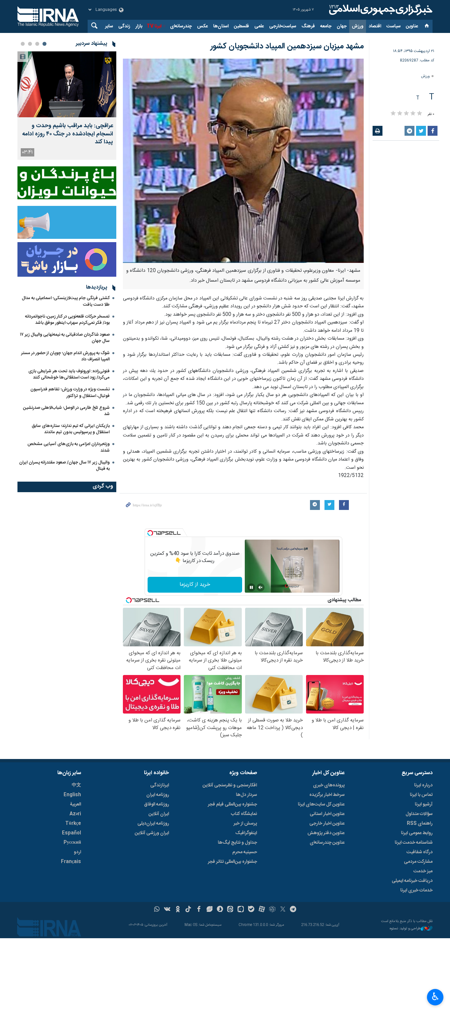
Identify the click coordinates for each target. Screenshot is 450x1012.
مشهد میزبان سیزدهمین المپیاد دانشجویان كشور (287, 46)
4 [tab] (23, 44)
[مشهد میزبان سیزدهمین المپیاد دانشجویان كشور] (243, 161)
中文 (76, 785)
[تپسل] (150, 533)
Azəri (75, 814)
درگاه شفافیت (420, 852)
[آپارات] (261, 910)
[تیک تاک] (188, 910)
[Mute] (261, 587)
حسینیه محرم (244, 852)
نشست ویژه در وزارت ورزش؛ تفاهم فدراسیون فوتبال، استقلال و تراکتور (70, 392)
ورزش (357, 26)
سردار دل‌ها (246, 795)
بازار (138, 26)
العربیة (75, 804)
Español (71, 833)
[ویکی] (167, 910)
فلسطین (241, 26)
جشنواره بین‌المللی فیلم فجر (232, 804)
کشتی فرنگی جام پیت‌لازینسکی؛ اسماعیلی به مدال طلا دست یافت (66, 301)
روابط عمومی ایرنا (417, 833)
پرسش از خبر (245, 824)
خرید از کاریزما (195, 584)
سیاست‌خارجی (282, 26)
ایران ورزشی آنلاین (152, 833)
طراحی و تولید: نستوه (405, 929)
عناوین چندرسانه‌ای (327, 843)
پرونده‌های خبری (329, 785)
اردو (77, 852)
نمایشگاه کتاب (244, 814)
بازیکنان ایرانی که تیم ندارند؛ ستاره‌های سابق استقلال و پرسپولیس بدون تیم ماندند (71, 429)
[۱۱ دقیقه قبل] (66, 84)
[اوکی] (177, 910)
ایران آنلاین (159, 814)
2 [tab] (37, 44)
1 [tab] (44, 44)
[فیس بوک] (198, 910)
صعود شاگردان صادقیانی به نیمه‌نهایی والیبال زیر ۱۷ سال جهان (65, 338)
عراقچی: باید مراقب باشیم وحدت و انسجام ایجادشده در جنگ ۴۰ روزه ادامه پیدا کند (67, 134)
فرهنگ (308, 26)
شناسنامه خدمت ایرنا (414, 843)
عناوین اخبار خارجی (327, 824)
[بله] (251, 910)
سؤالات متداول (419, 814)
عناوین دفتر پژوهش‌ (326, 833)
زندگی (124, 26)
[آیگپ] (240, 910)
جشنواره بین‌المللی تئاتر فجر (232, 862)
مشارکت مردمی (418, 862)
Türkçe (73, 824)
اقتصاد (375, 26)
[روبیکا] (272, 910)
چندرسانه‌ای (181, 26)
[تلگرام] (293, 910)
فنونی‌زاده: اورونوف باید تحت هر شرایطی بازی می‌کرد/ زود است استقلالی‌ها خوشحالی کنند (69, 374)
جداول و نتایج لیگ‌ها (237, 843)
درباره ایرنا (423, 785)
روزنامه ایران (157, 795)
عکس (202, 26)
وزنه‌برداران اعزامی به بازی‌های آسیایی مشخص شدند (68, 447)
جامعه (325, 26)
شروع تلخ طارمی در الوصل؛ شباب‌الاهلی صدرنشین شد (66, 411)
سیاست (393, 26)
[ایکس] (282, 910)
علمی (259, 26)
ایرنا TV (154, 26)
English (72, 795)
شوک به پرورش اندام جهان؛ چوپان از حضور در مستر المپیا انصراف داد (65, 356)
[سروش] (219, 910)
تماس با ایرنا (421, 795)
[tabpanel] (66, 105)
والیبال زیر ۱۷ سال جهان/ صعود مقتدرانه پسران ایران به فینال (64, 465)
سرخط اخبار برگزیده (327, 795)
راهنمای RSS (420, 824)
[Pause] (251, 587)
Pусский (72, 843)
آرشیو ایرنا (424, 804)
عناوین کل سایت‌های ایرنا (321, 804)
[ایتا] (230, 910)
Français (71, 862)
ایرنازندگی (159, 785)
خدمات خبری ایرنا (416, 890)
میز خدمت (423, 871)
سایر (109, 26)
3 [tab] (30, 44)
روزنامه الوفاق (156, 804)
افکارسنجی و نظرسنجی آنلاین (230, 785)
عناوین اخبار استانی (327, 814)
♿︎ (435, 996)
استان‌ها (221, 26)
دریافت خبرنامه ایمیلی (412, 881)
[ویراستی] (209, 910)
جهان (342, 26)
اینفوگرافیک (246, 833)
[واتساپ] (157, 910)
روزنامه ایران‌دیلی (153, 824)
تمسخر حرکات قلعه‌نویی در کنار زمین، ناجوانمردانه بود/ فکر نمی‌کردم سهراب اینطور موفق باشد (67, 319)
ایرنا (380, 9)
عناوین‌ (412, 26)
